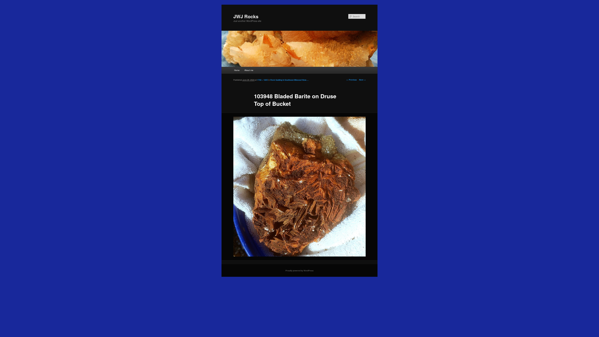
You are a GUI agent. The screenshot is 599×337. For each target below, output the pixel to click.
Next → (362, 79)
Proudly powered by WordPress (299, 270)
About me (248, 70)
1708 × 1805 (262, 79)
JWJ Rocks (245, 16)
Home (236, 70)
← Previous (351, 79)
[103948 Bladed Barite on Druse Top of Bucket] (299, 186)
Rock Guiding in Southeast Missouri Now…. (289, 79)
